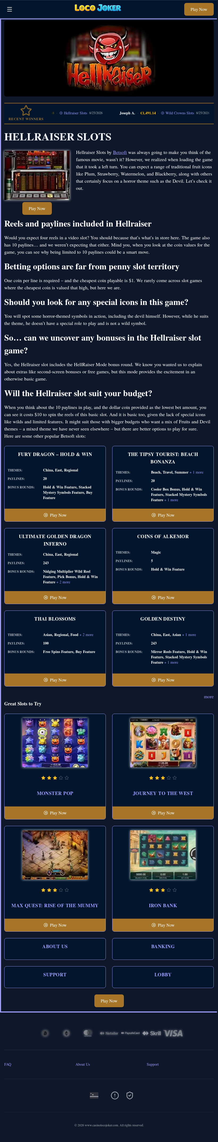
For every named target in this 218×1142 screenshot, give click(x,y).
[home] (99, 14)
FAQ (7, 1064)
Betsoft (120, 152)
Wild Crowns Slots (166, 112)
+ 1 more (196, 472)
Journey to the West (163, 793)
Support (54, 974)
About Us (55, 946)
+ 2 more (63, 581)
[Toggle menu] (9, 9)
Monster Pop (55, 793)
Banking (163, 946)
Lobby (162, 974)
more (209, 696)
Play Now (199, 9)
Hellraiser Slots (61, 112)
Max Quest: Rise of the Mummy (55, 905)
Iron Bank (163, 905)
